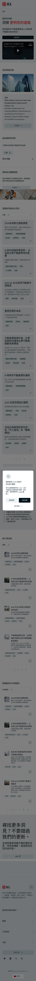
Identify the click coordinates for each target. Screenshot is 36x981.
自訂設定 (18, 506)
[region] (18, 490)
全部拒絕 (11, 500)
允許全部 (24, 500)
